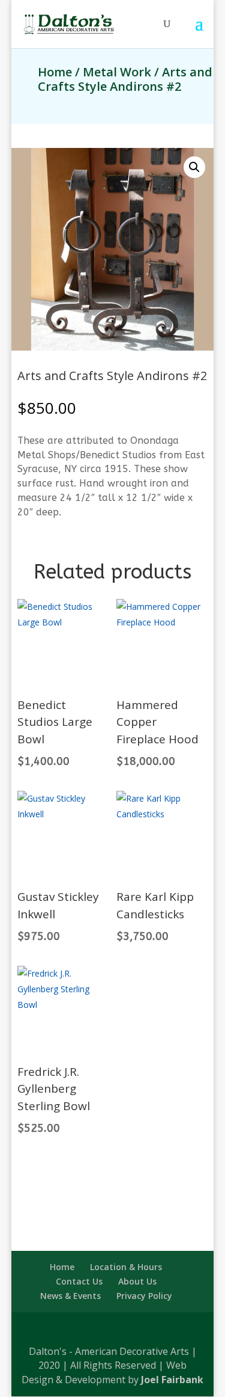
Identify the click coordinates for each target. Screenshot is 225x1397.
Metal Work (117, 72)
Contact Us (79, 1281)
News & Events (70, 1295)
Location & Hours (126, 1267)
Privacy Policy (144, 1295)
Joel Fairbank (172, 1379)
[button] (194, 167)
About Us (137, 1281)
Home (55, 72)
